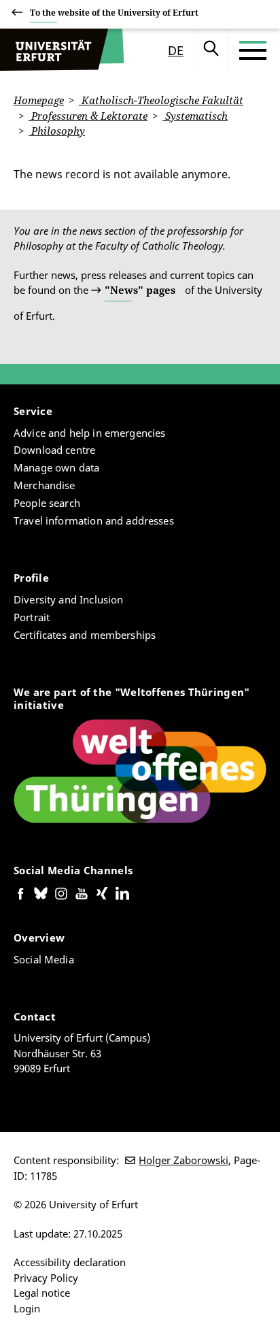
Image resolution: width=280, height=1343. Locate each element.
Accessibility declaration (70, 1262)
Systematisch (195, 115)
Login (27, 1308)
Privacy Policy (46, 1277)
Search (211, 50)
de (175, 50)
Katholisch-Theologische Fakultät (161, 100)
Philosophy (57, 130)
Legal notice (42, 1292)
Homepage (39, 100)
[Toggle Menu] (252, 50)
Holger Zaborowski (183, 1160)
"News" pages (140, 290)
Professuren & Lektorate (88, 115)
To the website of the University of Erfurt (114, 12)
